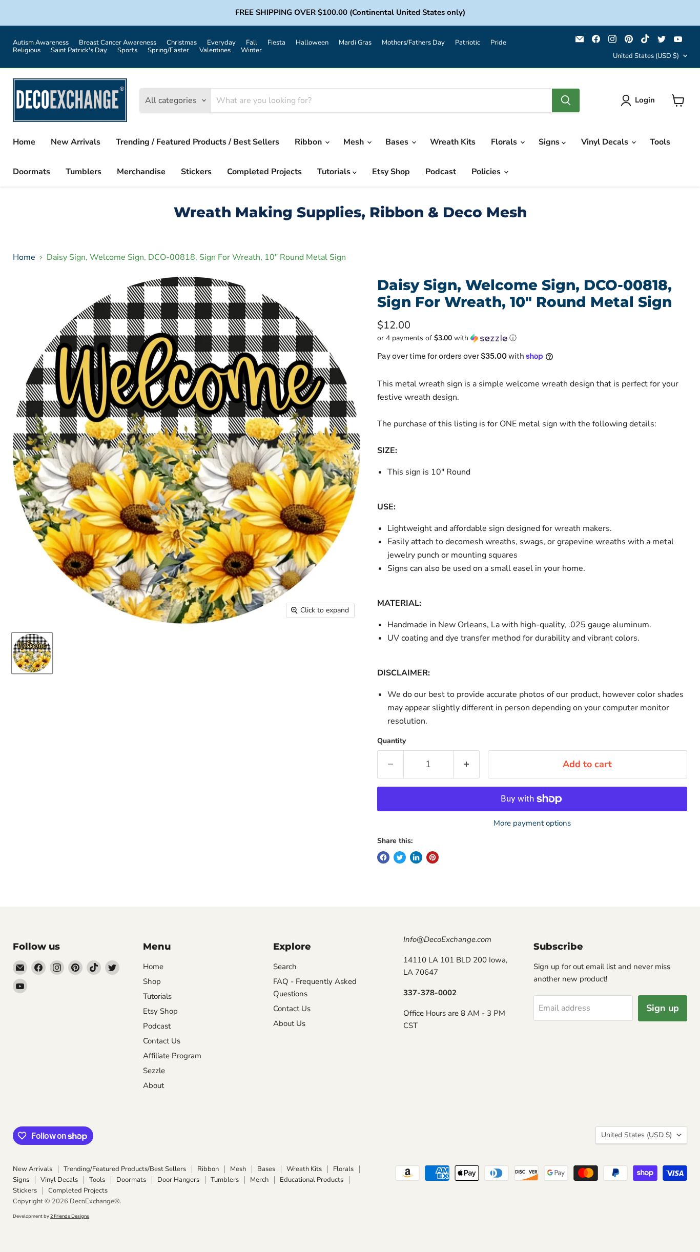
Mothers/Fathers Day (413, 43)
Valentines (215, 50)
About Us (289, 1023)
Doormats (31, 171)
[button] (532, 338)
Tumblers (83, 171)
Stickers (196, 171)
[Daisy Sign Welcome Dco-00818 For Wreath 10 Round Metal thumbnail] (32, 653)
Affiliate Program (172, 1056)
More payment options (532, 823)
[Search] (566, 100)
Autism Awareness (41, 43)
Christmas (182, 43)
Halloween (312, 43)
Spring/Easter (168, 50)
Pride (498, 43)
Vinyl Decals (605, 142)
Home (24, 142)
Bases (397, 142)
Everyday (221, 43)
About (153, 1085)
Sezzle (154, 1070)
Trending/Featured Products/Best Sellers (125, 1169)
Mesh (354, 142)
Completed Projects (264, 171)
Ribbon (309, 142)
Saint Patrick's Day (79, 50)
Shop (152, 981)
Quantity (391, 741)
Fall (251, 43)
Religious (26, 50)
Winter (251, 50)
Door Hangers (178, 1179)
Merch (259, 1179)
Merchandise (141, 171)
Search (285, 966)
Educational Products (311, 1179)
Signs (550, 142)
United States (646, 55)
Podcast (440, 171)
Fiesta (276, 43)
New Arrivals (75, 142)
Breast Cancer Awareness (117, 43)
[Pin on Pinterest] (432, 857)
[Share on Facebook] (383, 857)
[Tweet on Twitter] (400, 857)
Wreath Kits (453, 142)
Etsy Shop (391, 171)
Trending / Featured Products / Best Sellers (197, 142)
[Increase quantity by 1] (467, 764)
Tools (660, 142)
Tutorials (335, 171)
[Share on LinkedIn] (416, 857)
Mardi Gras (355, 43)
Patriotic (467, 43)
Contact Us (161, 1041)
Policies (487, 171)
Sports (127, 50)
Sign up (662, 1008)
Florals (505, 142)
